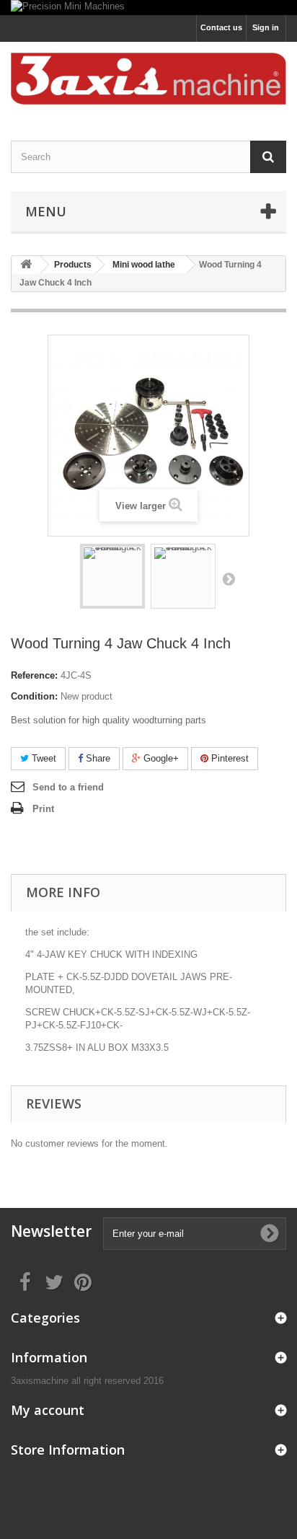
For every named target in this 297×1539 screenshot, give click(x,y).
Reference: (34, 675)
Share (96, 758)
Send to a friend (68, 787)
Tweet (42, 758)
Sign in (265, 27)
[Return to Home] (26, 265)
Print (43, 808)
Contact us (221, 27)
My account (47, 1410)
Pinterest (228, 758)
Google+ (160, 758)
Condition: (34, 696)
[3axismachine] (148, 79)
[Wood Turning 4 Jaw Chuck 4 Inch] (112, 576)
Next (228, 578)
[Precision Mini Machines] (148, 7)
